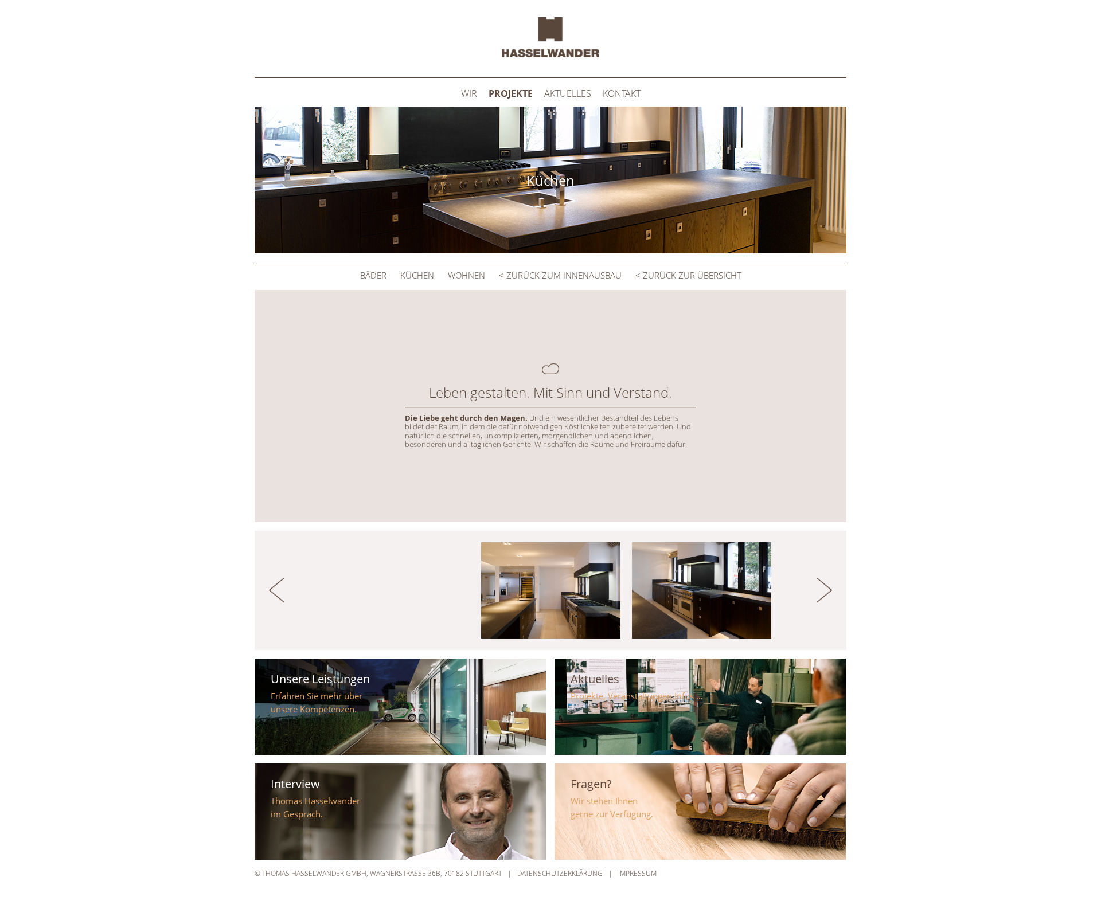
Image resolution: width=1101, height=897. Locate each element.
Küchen (417, 275)
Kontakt (622, 93)
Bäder (373, 275)
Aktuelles (567, 93)
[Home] (550, 54)
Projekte (511, 93)
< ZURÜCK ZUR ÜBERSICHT (688, 275)
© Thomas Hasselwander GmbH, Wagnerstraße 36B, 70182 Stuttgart (378, 873)
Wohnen (466, 275)
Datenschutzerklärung (560, 873)
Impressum (637, 873)
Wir (469, 93)
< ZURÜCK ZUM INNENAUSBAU (560, 275)
